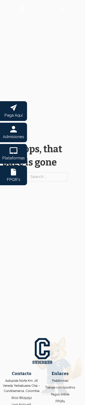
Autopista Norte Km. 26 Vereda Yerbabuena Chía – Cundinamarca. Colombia (21, 386)
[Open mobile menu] (63, 8)
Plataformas (60, 380)
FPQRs (60, 401)
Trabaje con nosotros (60, 387)
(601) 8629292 (21, 398)
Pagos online (60, 394)
